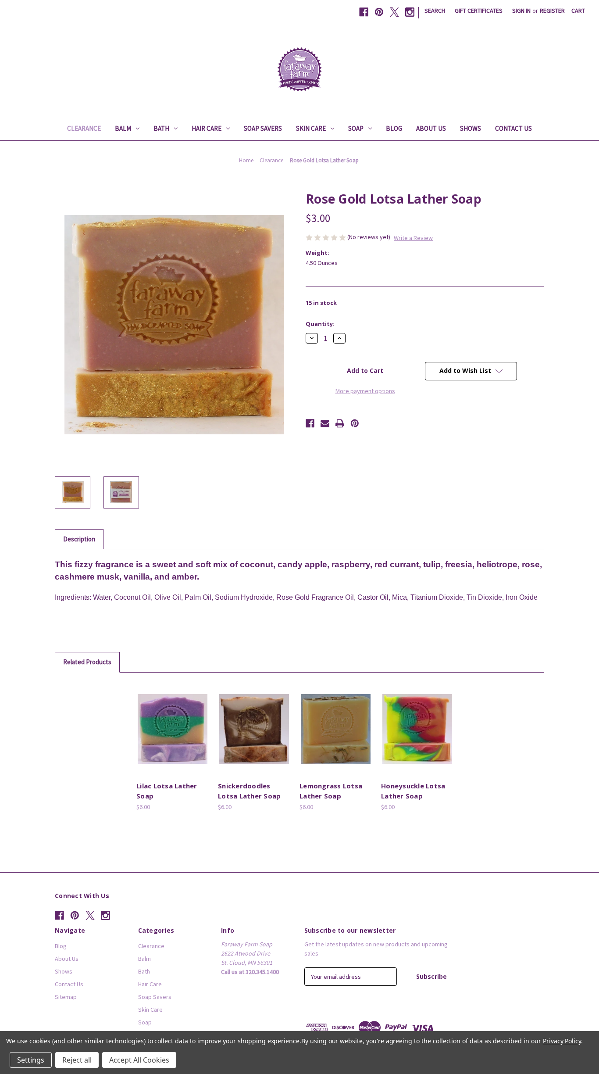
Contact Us (513, 128)
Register (552, 10)
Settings (30, 1060)
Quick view (171, 721)
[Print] (339, 423)
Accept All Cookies (139, 1060)
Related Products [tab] (87, 662)
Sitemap (66, 997)
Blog (394, 128)
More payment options (365, 391)
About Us (431, 128)
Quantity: (320, 324)
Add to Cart (173, 737)
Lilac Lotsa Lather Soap (166, 790)
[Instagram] (409, 12)
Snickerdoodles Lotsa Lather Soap (249, 790)
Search (434, 10)
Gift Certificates (479, 10)
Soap (356, 128)
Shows (470, 128)
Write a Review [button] (413, 238)
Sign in (521, 10)
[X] (394, 12)
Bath (161, 128)
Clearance (84, 128)
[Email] (325, 423)
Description (79, 539)
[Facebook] (363, 12)
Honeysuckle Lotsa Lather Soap (413, 790)
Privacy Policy (562, 1041)
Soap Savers (263, 128)
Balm (123, 128)
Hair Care (206, 128)
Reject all (77, 1060)
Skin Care (311, 128)
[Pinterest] (379, 12)
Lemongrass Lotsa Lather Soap (331, 790)
